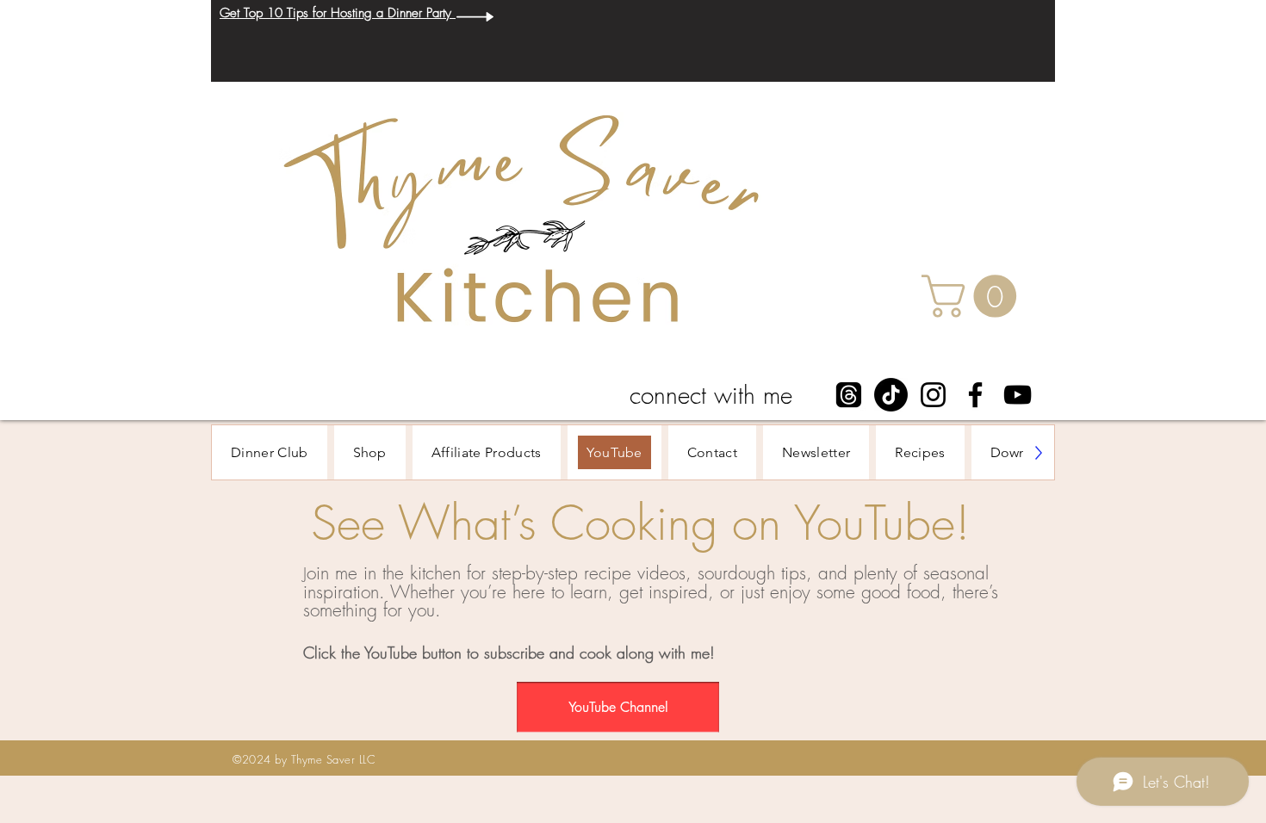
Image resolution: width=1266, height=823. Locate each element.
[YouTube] (1017, 395)
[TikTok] (891, 395)
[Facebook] (975, 395)
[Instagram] (933, 395)
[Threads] (849, 395)
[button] (974, 296)
